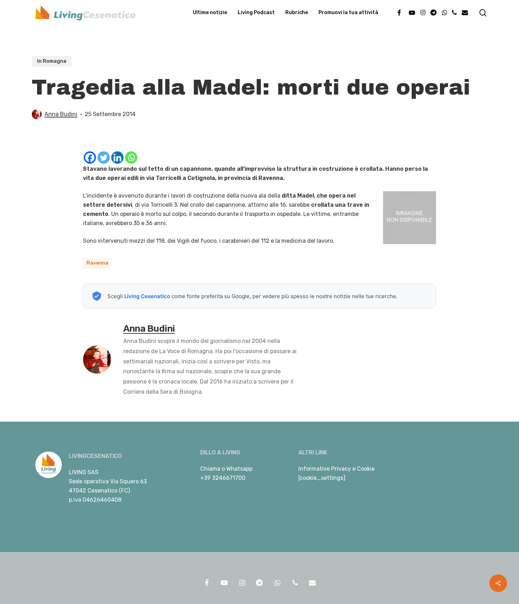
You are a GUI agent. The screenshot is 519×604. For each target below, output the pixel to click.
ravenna (97, 263)
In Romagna (51, 61)
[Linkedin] (117, 157)
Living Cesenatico (147, 296)
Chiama (210, 468)
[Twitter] (103, 157)
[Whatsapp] (131, 157)
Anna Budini (60, 114)
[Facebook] (90, 157)
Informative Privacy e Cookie (336, 468)
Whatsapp (239, 468)
